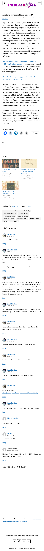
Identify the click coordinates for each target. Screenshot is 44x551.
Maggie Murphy (12, 418)
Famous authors (23, 213)
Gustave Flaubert (23, 216)
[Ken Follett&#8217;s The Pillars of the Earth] (10, 185)
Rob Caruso (11, 433)
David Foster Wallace (10, 213)
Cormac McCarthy (25, 211)
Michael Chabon (35, 218)
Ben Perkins (11, 234)
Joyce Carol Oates (22, 218)
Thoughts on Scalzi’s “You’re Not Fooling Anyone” (28, 171)
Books (5, 211)
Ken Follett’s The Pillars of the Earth (8, 192)
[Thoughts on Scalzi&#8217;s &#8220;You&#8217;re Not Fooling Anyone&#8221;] (29, 163)
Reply (4, 244)
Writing (5, 19)
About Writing (33, 17)
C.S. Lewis (13, 211)
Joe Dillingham (12, 250)
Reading (16, 221)
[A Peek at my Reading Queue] (10, 163)
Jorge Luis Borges (9, 218)
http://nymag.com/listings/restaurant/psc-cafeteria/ (20, 393)
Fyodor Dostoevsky (9, 216)
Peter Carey (7, 221)
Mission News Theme (15, 548)
